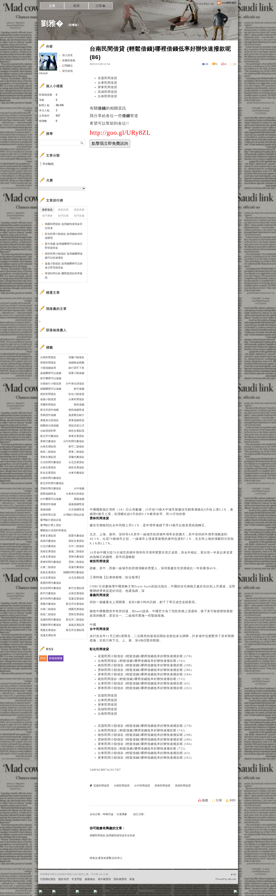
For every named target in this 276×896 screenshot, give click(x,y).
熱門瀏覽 (47, 215)
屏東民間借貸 (107, 87)
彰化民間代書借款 (50, 588)
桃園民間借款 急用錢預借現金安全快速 (112, 835)
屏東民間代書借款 (50, 561)
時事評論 (108, 814)
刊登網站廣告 (48, 879)
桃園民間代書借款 (73, 572)
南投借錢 (79, 404)
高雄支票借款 (48, 551)
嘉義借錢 (45, 509)
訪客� (100, 5)
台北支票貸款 (76, 462)
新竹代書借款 (48, 593)
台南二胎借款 (48, 609)
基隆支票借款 (48, 630)
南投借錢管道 (76, 409)
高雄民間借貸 (107, 91)
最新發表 (47, 209)
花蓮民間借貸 (107, 78)
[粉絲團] (40, 891)
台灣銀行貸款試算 (73, 514)
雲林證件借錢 (48, 415)
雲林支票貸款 (76, 614)
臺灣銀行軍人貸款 (50, 525)
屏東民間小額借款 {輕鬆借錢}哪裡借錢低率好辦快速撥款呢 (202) (145, 688)
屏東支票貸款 (76, 436)
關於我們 (63, 879)
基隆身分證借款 (49, 420)
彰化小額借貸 (76, 394)
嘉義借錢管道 (76, 504)
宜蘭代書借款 (76, 456)
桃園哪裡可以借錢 (50, 388)
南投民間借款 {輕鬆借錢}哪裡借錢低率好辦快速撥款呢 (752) (141, 679)
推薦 (205, 800)
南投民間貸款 (48, 394)
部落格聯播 (55, 658)
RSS (43, 658)
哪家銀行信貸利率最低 (53, 530)
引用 (219, 800)
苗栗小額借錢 (76, 373)
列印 (233, 800)
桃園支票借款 (76, 609)
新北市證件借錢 (49, 409)
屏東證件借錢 (48, 504)
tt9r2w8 (43, 73)
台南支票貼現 (48, 446)
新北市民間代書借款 (52, 483)
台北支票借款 (48, 577)
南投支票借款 (76, 467)
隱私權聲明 (120, 879)
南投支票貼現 (76, 430)
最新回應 (63, 209)
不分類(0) (48, 163)
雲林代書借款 (76, 556)
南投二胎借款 (48, 451)
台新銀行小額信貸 (50, 383)
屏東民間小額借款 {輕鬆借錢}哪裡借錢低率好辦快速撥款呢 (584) (145, 674)
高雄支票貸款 (48, 572)
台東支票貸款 (48, 467)
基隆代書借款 (48, 603)
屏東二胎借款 (76, 451)
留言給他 (67, 70)
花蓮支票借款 (76, 598)
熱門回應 (63, 215)
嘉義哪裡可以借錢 (50, 373)
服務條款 (90, 879)
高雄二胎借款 (48, 614)
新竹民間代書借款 (50, 598)
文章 (52, 5)
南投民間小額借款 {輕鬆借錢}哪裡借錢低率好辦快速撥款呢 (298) (145, 665)
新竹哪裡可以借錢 (50, 378)
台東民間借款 (76, 399)
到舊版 (73, 24)
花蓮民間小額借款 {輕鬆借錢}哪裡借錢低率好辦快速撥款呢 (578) (145, 656)
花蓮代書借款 (76, 567)
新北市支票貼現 (75, 630)
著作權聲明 (104, 879)
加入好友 (67, 55)
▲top (233, 874)
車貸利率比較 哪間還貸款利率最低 (63, 275)
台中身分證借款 (75, 383)
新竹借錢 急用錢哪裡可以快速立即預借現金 (63, 245)
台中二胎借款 (76, 546)
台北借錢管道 (76, 509)
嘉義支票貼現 (76, 624)
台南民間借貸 (107, 96)
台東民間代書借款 (50, 477)
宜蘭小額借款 (76, 357)
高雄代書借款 (48, 540)
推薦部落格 (68, 60)
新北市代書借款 (49, 436)
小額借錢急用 (48, 367)
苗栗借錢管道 (48, 493)
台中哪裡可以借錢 (50, 498)
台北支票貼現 (76, 577)
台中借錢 (79, 488)
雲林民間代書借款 (50, 488)
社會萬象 (122, 814)
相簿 (76, 5)
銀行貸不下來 (76, 367)
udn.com (232, 879)
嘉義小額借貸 (48, 399)
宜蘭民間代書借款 (50, 624)
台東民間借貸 (107, 82)
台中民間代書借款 (73, 441)
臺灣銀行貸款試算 (50, 519)
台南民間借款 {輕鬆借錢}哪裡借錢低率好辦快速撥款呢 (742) (141, 660)
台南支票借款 (76, 593)
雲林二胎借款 (76, 561)
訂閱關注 (67, 65)
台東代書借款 (76, 472)
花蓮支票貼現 (48, 635)
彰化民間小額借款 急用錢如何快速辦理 (63, 235)
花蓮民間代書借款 (50, 619)
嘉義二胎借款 (76, 551)
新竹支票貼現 (76, 588)
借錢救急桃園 (76, 362)
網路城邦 (227, 892)
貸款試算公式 (76, 425)
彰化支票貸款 (48, 472)
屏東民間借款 (48, 362)
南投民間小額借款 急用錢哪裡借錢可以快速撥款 (63, 255)
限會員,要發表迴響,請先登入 (106, 857)
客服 (132, 879)
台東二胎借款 (48, 567)
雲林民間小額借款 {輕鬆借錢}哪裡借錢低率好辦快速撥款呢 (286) (145, 669)
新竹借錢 (79, 388)
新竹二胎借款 (76, 446)
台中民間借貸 (142, 785)
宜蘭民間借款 (48, 404)
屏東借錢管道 (76, 420)
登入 (210, 892)
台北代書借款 (48, 546)
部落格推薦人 (56, 330)
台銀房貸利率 (48, 430)
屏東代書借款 (48, 441)
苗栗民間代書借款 (50, 582)
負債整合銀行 (76, 415)
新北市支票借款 (75, 603)
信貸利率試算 (48, 514)
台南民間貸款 (48, 357)
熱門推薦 (79, 215)
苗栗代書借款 (76, 535)
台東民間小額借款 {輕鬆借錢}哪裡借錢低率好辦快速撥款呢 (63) (144, 683)
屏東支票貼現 (48, 535)
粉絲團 (47, 892)
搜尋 (81, 142)
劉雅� (52, 23)
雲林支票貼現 (48, 456)
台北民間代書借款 (50, 462)
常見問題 (77, 879)
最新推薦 (79, 209)
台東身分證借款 (75, 493)
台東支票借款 (48, 556)
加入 (217, 892)
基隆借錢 (79, 498)
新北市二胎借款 (75, 619)
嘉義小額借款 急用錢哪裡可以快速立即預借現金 (63, 265)
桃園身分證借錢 (49, 425)
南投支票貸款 (76, 540)
